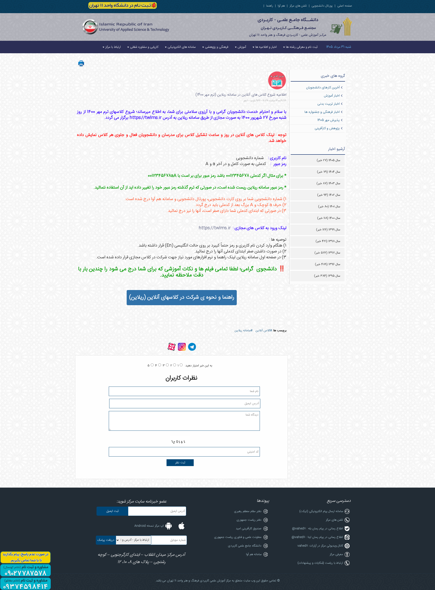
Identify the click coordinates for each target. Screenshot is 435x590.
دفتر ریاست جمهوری (249, 519)
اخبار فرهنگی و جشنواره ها (322, 112)
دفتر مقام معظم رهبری (247, 511)
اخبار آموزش (332, 96)
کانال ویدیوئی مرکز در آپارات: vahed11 (320, 545)
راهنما (269, 5)
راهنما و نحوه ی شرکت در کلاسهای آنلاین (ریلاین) (181, 297)
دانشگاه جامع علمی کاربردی (244, 545)
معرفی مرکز (336, 554)
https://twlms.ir (215, 228)
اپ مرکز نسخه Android (149, 525)
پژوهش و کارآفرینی (327, 128)
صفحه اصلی (344, 5)
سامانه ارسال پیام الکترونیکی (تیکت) (321, 511)
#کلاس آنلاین (264, 330)
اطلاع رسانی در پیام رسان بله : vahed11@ (317, 528)
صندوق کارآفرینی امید (248, 528)
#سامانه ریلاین (243, 330)
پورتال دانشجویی (322, 5)
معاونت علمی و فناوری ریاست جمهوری (237, 537)
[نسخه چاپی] (81, 66)
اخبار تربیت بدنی (328, 104)
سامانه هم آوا (253, 554)
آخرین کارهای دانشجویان (323, 87)
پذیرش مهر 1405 (328, 120)
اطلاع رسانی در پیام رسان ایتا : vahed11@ (317, 537)
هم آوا (281, 5)
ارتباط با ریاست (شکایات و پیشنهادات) (320, 563)
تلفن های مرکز (298, 5)
